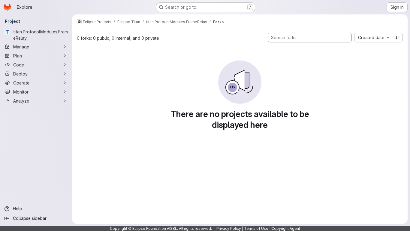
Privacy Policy (228, 228)
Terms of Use (256, 228)
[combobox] (373, 37)
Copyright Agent (285, 228)
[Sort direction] (398, 37)
